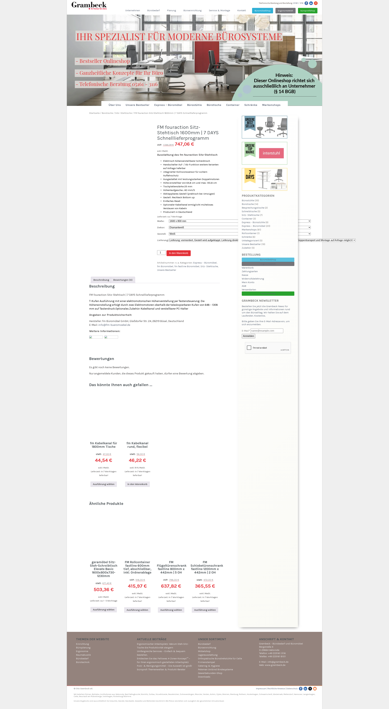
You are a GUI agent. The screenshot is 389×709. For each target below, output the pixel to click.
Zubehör (246, 247)
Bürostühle (194, 105)
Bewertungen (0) (123, 279)
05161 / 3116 (298, 3)
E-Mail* (246, 330)
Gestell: (161, 233)
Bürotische (214, 105)
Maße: (160, 221)
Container (232, 105)
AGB (244, 285)
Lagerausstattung (208, 654)
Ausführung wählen (103, 484)
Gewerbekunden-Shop (210, 673)
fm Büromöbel (165, 266)
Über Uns (115, 105)
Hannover (298, 694)
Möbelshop (204, 651)
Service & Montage (219, 10)
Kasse (245, 275)
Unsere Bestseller (137, 105)
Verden (206, 694)
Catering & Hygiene (209, 665)
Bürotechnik (83, 662)
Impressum (261, 688)
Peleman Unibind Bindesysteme (215, 669)
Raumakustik (83, 654)
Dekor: (161, 227)
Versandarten (249, 289)
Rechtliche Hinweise (276, 688)
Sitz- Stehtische (123, 113)
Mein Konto (248, 282)
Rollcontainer (249, 233)
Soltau (152, 694)
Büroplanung (83, 647)
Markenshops (271, 105)
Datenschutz (292, 688)
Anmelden (248, 336)
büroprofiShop (307, 10)
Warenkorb (248, 267)
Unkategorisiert (250, 240)
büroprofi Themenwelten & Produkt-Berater (161, 669)
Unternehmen (132, 10)
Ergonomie (82, 651)
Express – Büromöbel (168, 105)
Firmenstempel (206, 662)
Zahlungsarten (250, 271)
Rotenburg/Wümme (122, 696)
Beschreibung (101, 279)
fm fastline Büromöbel (186, 266)
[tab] (101, 280)
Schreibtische (249, 211)
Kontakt (241, 10)
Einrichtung (82, 643)
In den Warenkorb (178, 253)
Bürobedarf (153, 10)
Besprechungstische (253, 207)
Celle (76, 696)
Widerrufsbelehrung (253, 278)
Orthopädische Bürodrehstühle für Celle (220, 658)
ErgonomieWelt (285, 10)
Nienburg (234, 694)
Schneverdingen (187, 694)
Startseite (94, 113)
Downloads (204, 676)
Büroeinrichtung (192, 10)
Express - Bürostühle (253, 222)
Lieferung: (163, 240)
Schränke (250, 105)
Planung (171, 10)
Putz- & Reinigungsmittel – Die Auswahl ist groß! (164, 665)
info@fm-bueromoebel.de (114, 325)
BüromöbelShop (263, 10)
